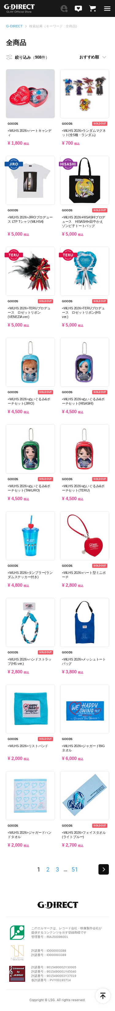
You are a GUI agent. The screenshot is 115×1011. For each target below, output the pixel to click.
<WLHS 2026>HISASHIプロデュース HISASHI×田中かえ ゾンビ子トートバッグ (84, 221)
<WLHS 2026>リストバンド (28, 746)
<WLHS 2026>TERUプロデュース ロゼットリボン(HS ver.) (83, 312)
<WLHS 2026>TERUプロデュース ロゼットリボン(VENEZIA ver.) (29, 312)
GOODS (13, 123)
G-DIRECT (14, 26)
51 (74, 869)
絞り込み (28, 57)
